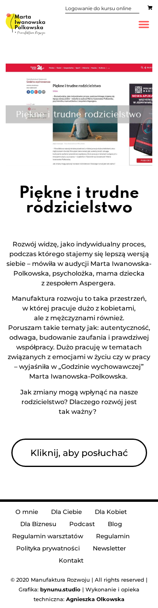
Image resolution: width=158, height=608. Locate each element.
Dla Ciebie (66, 512)
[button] (143, 24)
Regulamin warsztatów (47, 536)
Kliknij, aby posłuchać (79, 452)
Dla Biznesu (38, 524)
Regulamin (113, 536)
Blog (115, 524)
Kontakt (71, 560)
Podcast (82, 524)
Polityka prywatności (48, 548)
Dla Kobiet (111, 512)
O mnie (26, 512)
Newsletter (109, 548)
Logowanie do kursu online (98, 8)
